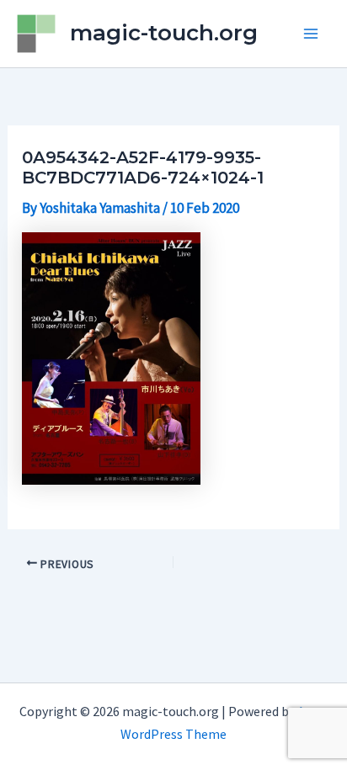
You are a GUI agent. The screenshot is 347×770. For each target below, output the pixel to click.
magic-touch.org (164, 32)
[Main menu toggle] (311, 33)
